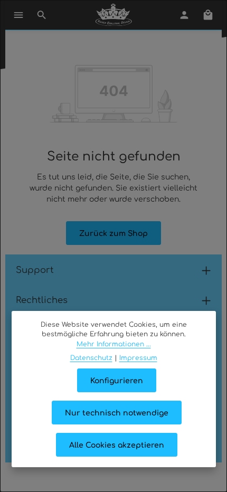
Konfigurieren (116, 380)
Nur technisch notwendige (116, 412)
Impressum (138, 357)
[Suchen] (41, 14)
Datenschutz (91, 357)
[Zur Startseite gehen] (114, 15)
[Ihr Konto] (184, 14)
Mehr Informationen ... (114, 343)
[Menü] (18, 14)
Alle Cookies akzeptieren (116, 444)
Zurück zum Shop (113, 233)
